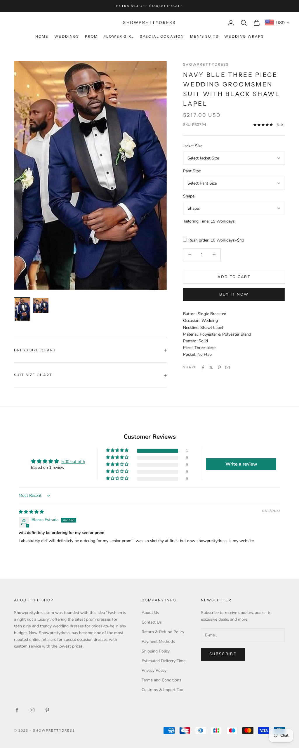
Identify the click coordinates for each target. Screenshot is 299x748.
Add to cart (234, 277)
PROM (91, 36)
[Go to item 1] (22, 309)
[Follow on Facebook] (17, 710)
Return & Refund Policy (163, 632)
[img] (31, 512)
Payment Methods (158, 641)
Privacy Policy (154, 670)
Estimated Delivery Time (163, 661)
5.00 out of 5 (73, 461)
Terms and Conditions (161, 680)
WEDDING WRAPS (244, 36)
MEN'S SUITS (204, 36)
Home (42, 36)
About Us (150, 612)
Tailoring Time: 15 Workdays (209, 221)
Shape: (189, 196)
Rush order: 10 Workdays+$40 (216, 240)
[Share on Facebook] (203, 367)
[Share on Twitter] (211, 367)
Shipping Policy (156, 651)
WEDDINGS (66, 36)
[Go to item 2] (41, 305)
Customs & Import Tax (162, 690)
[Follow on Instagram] (32, 710)
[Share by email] (227, 367)
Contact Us (152, 622)
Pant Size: (192, 171)
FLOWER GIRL (119, 36)
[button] (117, 450)
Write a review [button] (241, 464)
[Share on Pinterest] (219, 367)
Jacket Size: (193, 146)
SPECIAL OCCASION (162, 36)
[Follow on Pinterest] (47, 710)
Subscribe (223, 654)
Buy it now (233, 294)
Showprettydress (206, 64)
